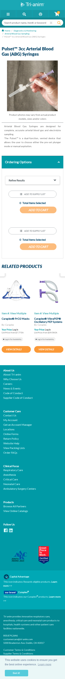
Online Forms (10, 434)
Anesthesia (9, 474)
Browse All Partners (14, 506)
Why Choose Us (12, 379)
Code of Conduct (13, 393)
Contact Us (9, 415)
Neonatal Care (11, 484)
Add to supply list (34, 194)
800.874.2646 (10, 635)
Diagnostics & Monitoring (25, 30)
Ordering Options (18, 162)
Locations (8, 429)
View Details (13, 349)
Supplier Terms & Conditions (18, 653)
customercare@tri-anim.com (18, 639)
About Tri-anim (12, 374)
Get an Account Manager (17, 424)
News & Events (11, 388)
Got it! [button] (16, 673)
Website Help (11, 443)
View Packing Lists (14, 448)
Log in (15, 329)
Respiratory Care (13, 470)
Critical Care (10, 479)
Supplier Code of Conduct (18, 397)
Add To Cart (38, 210)
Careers (7, 383)
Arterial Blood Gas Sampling (17, 33)
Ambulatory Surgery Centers (19, 488)
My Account (10, 420)
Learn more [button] (44, 664)
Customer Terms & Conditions (19, 649)
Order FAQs (10, 452)
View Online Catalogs (15, 511)
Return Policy (11, 438)
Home (7, 30)
